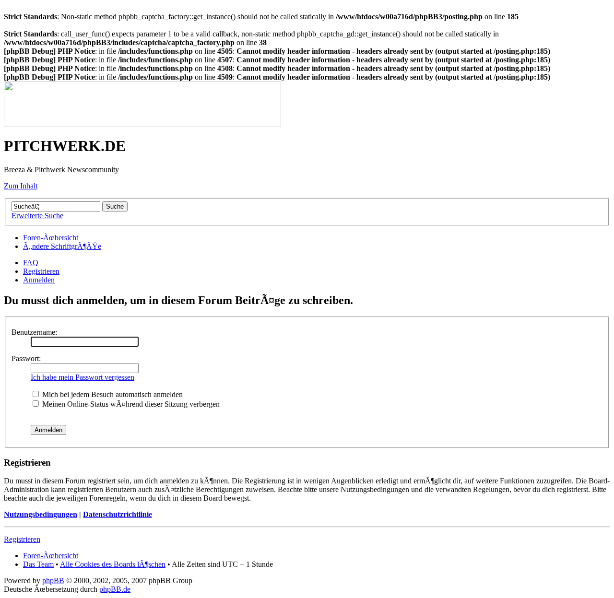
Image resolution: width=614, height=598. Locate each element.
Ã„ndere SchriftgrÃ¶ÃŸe (62, 246)
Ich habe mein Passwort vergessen (82, 377)
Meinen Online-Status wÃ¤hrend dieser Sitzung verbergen (130, 404)
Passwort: (26, 358)
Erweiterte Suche (37, 215)
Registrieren (41, 271)
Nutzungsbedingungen (40, 514)
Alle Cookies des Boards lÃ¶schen (112, 564)
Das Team (38, 564)
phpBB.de (114, 589)
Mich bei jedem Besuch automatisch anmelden (111, 394)
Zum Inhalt (20, 186)
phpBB (53, 580)
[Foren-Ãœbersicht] (142, 124)
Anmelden (39, 280)
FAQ (30, 262)
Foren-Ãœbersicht (50, 238)
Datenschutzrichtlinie (117, 514)
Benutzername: (34, 332)
